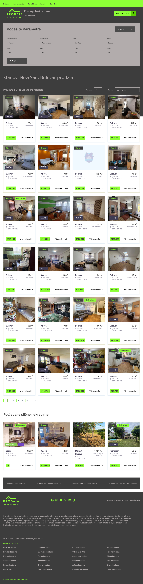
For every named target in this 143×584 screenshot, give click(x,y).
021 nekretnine (78, 547)
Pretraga (13, 61)
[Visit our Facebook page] (52, 500)
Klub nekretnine (9, 556)
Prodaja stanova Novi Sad (16, 483)
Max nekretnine (113, 561)
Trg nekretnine (44, 565)
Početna (6, 4)
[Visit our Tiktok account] (74, 500)
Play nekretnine (78, 561)
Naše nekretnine (19, 4)
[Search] (133, 13)
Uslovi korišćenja (132, 500)
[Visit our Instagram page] (56, 500)
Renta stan (7, 569)
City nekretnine (44, 547)
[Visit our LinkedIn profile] (69, 500)
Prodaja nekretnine (80, 569)
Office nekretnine (79, 552)
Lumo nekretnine (114, 569)
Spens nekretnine (79, 556)
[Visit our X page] (65, 500)
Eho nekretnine (44, 556)
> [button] (35, 400)
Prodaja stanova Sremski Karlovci (85, 483)
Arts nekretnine (78, 565)
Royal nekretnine (10, 552)
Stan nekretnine (9, 561)
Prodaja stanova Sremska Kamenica (123, 483)
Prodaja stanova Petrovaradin (49, 483)
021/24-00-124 (29, 15)
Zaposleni (53, 4)
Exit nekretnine (44, 561)
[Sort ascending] (96, 90)
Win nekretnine (113, 556)
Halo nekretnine (113, 552)
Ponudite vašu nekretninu (37, 4)
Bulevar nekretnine (45, 552)
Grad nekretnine (9, 547)
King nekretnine (9, 565)
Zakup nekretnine (45, 569)
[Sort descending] (100, 90)
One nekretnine (113, 565)
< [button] (5, 400)
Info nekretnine (113, 547)
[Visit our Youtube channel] (61, 500)
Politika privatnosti (114, 500)
